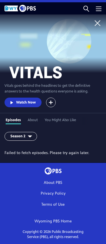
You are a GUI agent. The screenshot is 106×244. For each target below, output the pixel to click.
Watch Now (26, 102)
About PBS (53, 182)
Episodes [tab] (13, 120)
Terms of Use (53, 204)
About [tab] (33, 120)
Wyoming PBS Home (53, 221)
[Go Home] (97, 23)
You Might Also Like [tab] (60, 120)
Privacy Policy (53, 193)
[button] (86, 8)
